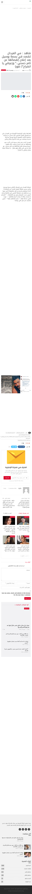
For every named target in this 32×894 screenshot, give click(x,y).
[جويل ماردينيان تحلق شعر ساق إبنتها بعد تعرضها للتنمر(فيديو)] (16, 615)
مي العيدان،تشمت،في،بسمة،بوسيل (24, 440)
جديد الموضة (28, 882)
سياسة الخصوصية (7, 889)
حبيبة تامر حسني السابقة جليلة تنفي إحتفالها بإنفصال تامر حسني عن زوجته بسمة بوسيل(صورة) (23, 503)
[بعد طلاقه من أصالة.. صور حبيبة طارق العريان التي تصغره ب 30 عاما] (27, 847)
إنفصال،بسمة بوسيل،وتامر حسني (24, 434)
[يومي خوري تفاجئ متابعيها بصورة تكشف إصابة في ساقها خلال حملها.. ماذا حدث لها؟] (9, 539)
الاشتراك (7, 478)
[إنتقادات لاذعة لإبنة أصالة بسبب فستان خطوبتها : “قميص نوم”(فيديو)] (27, 854)
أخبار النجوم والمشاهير (20, 432)
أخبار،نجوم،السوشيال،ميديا (10, 432)
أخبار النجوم (3, 70)
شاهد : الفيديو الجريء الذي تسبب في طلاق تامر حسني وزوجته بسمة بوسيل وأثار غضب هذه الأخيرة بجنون (9, 503)
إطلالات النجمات (27, 869)
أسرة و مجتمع (28, 878)
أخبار (26, 432)
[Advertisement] (16, 34)
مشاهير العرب (28, 872)
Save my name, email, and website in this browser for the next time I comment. (16, 594)
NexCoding (21, 891)
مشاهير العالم (28, 875)
